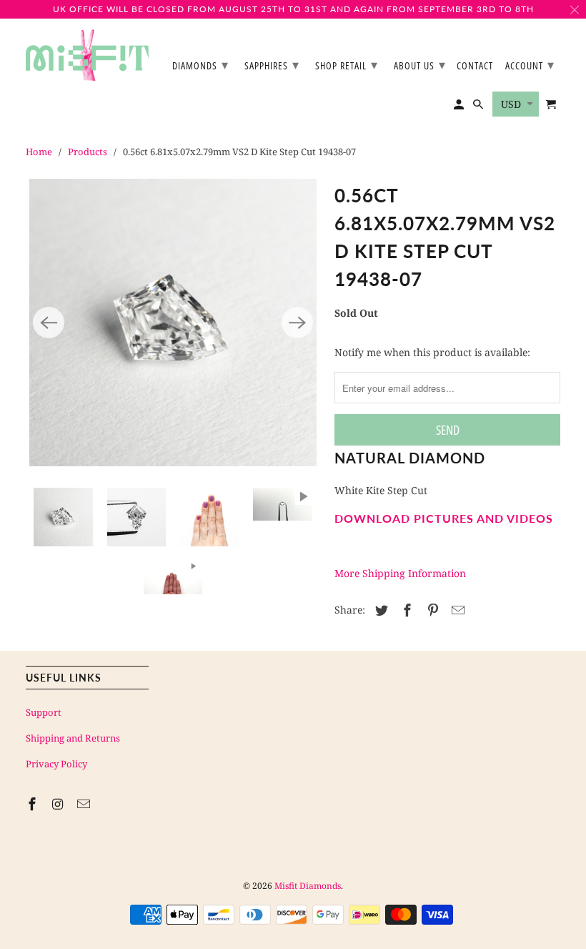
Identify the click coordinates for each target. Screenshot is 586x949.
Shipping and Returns (73, 738)
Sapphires (271, 64)
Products (87, 151)
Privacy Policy (56, 763)
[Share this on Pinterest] (430, 610)
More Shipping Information (400, 573)
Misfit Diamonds (307, 886)
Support (43, 712)
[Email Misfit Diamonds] (85, 803)
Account (530, 64)
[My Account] (460, 107)
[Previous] (48, 322)
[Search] (479, 107)
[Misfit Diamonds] (87, 55)
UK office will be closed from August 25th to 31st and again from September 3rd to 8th (293, 9)
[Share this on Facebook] (405, 610)
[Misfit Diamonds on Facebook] (33, 803)
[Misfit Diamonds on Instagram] (59, 803)
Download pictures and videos (443, 518)
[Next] (297, 322)
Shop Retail (346, 64)
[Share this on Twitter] (379, 610)
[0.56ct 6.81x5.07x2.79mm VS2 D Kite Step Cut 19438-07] (173, 322)
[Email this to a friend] (456, 610)
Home (39, 151)
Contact (475, 66)
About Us (420, 64)
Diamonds (200, 64)
